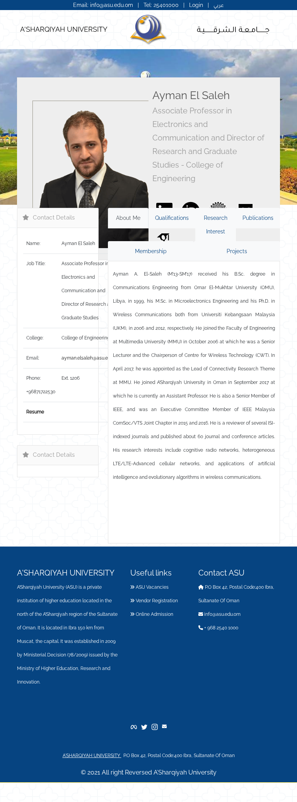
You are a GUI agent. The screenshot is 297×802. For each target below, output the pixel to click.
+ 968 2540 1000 (220, 628)
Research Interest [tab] (215, 225)
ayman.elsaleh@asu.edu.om (91, 358)
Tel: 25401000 (161, 5)
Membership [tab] (151, 251)
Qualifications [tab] (172, 218)
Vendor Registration (156, 600)
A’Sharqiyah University (185, 772)
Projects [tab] (237, 251)
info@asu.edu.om (222, 614)
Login (196, 5)
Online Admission (154, 614)
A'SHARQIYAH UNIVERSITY (64, 29)
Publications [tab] (257, 218)
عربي (218, 5)
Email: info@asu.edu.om (103, 5)
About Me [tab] (128, 218)
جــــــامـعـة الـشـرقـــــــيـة (233, 29)
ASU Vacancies (152, 587)
